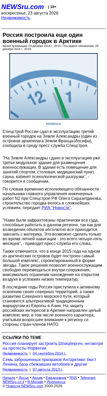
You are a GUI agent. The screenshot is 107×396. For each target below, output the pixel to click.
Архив (37, 378)
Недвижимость (15, 18)
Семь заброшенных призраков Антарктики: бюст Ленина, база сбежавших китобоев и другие (49, 361)
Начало (9, 378)
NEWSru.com (22, 7)
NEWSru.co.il (13, 382)
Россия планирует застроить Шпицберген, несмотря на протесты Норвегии (53, 345)
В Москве (35, 382)
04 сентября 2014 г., (50, 353)
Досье (24, 378)
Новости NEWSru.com (24, 386)
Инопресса (56, 382)
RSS (73, 378)
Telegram (88, 378)
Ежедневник (56, 378)
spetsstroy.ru (53, 123)
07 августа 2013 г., (48, 369)
